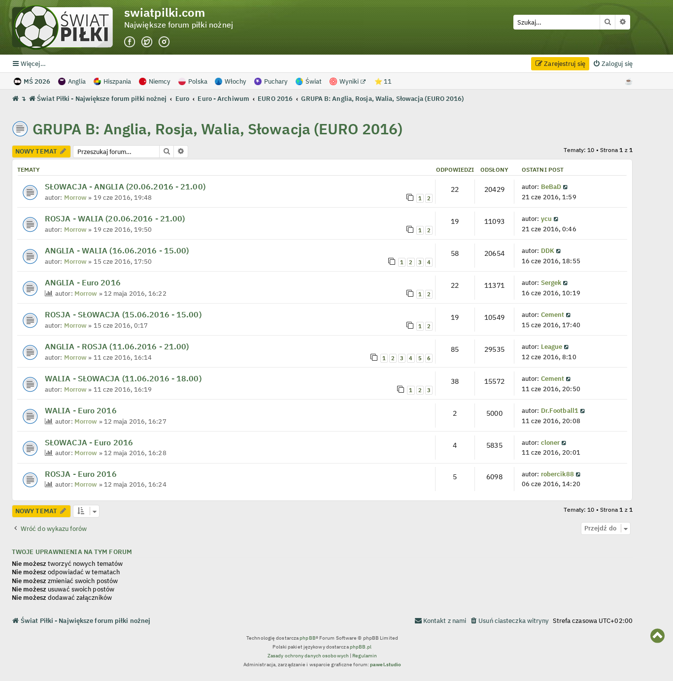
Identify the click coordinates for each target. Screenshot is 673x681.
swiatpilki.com (164, 12)
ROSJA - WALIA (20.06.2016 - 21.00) (115, 218)
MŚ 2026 (37, 81)
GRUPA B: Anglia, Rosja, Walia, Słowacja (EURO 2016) (218, 129)
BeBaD (551, 186)
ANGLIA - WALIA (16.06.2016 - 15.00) (117, 250)
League (552, 346)
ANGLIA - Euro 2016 (83, 282)
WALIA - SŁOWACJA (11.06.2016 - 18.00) (123, 378)
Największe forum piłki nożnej (178, 25)
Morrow (75, 197)
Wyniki (349, 81)
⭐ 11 (383, 81)
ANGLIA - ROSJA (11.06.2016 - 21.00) (117, 346)
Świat (313, 81)
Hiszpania (117, 81)
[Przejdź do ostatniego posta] (566, 186)
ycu (546, 218)
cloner (550, 442)
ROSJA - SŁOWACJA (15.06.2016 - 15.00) (123, 314)
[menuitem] (613, 63)
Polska (197, 81)
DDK (547, 250)
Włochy (235, 81)
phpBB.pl (361, 647)
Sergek (551, 282)
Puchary (276, 81)
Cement (553, 314)
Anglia (77, 81)
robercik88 (557, 473)
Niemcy (159, 81)
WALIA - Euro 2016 (81, 410)
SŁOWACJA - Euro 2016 (89, 442)
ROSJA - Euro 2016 (81, 474)
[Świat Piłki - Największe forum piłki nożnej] (68, 27)
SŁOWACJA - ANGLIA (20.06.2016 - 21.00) (125, 186)
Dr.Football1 (559, 410)
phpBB (308, 638)
